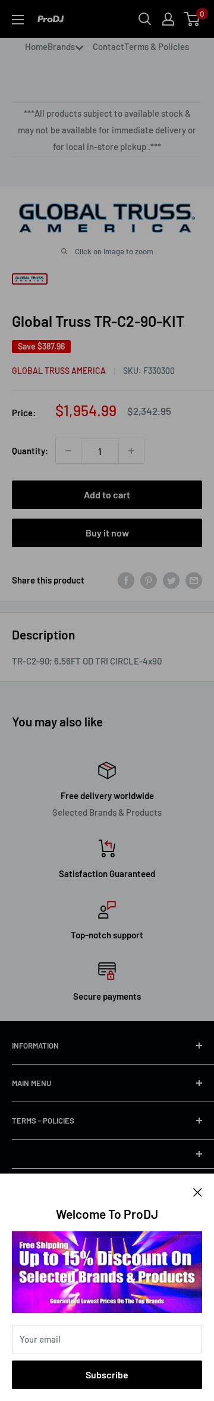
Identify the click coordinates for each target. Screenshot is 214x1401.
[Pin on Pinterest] (148, 580)
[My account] (168, 19)
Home (36, 46)
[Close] (197, 1191)
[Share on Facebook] (126, 580)
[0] (192, 19)
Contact (108, 46)
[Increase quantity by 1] (131, 450)
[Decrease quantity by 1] (68, 450)
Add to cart (107, 494)
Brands (61, 46)
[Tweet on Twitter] (171, 580)
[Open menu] (18, 19)
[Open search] (145, 19)
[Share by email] (193, 580)
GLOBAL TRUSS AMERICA (59, 371)
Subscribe (107, 1374)
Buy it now (107, 532)
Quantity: (30, 450)
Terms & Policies (156, 46)
